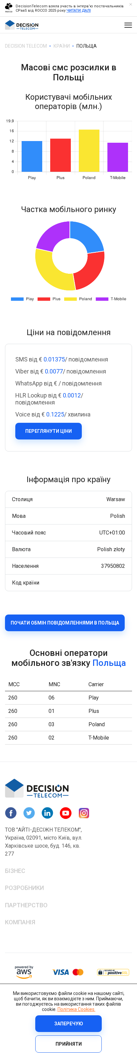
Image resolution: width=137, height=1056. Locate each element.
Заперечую (68, 1023)
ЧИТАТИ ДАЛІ (79, 10)
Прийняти (69, 1044)
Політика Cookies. (76, 1009)
